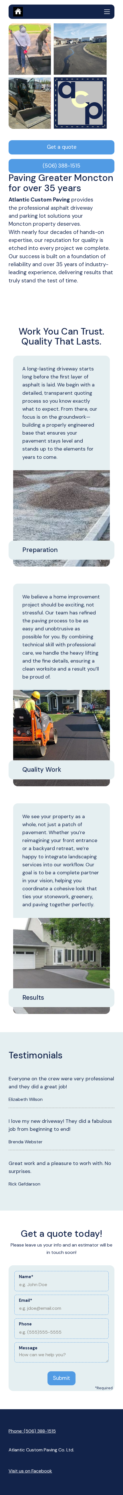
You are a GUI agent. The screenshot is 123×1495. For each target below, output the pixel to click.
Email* (25, 1300)
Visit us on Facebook (30, 1471)
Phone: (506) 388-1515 (32, 1431)
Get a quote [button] (61, 147)
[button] (107, 11)
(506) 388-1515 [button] (61, 165)
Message (28, 1348)
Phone (25, 1324)
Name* (26, 1276)
